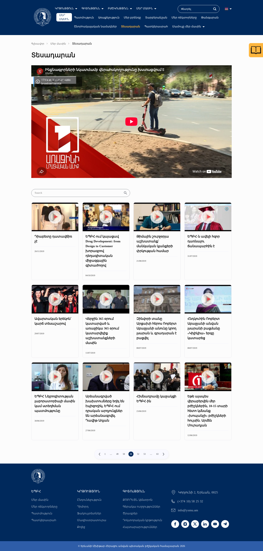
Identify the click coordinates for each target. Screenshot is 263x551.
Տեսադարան (130, 26)
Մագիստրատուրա (91, 520)
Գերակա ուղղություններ (141, 506)
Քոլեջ (81, 526)
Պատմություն (84, 17)
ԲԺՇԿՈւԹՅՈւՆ (118, 8)
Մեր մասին (58, 43)
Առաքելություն (109, 17)
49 (117, 454)
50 (124, 454)
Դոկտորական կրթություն (142, 520)
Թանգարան (210, 17)
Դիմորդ (83, 506)
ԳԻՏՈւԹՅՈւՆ (91, 8)
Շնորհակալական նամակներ (95, 26)
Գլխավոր (37, 43)
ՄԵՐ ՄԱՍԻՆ (144, 8)
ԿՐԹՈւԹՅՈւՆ (64, 8)
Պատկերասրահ (156, 26)
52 (138, 454)
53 (144, 454)
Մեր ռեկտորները (184, 17)
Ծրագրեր (130, 513)
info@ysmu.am (188, 510)
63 (157, 454)
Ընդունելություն (89, 499)
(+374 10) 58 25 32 (190, 501)
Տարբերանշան (156, 17)
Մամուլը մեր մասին (186, 26)
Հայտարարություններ (140, 526)
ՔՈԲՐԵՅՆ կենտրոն (137, 499)
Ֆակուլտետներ (89, 513)
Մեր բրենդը (132, 17)
